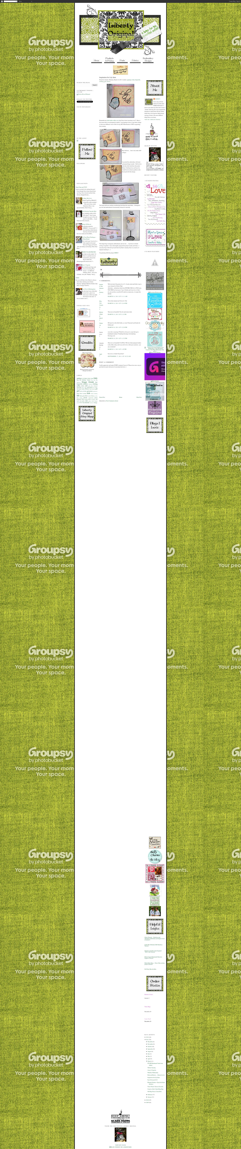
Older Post (139, 397)
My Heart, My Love (87, 198)
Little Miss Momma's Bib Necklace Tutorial (153, 945)
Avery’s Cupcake (86, 265)
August (150, 1051)
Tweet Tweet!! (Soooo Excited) (155, 1086)
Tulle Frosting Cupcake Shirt (89, 211)
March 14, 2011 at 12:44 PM (117, 303)
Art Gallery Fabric (86, 378)
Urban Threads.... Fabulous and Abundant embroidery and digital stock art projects (155, 938)
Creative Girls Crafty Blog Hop (155, 1089)
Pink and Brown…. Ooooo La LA (156, 1075)
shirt (86, 401)
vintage (95, 402)
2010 (147, 1100)
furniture (93, 389)
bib (80, 380)
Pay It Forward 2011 (153, 1080)
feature (83, 389)
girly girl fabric (83, 391)
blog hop (93, 380)
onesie (85, 397)
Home (120, 397)
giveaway (90, 391)
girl (78, 391)
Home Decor (80, 393)
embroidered (89, 387)
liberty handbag (94, 393)
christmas (90, 384)
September (150, 1049)
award (92, 378)
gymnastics (95, 391)
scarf (78, 401)
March (149, 1061)
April (100, 354)
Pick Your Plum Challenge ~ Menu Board (89, 238)
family (80, 389)
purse (89, 399)
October (150, 1046)
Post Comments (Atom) (112, 401)
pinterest (79, 399)
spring (89, 401)
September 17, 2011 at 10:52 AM (119, 356)
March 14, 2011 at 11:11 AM (117, 296)
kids (88, 393)
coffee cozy (80, 386)
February (150, 1094)
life (78, 395)
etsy (94, 387)
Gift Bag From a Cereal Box (155, 1091)
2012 (147, 1037)
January (150, 1097)
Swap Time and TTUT (81, 187)
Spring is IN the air (86, 224)
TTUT (80, 402)
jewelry (84, 393)
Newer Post (102, 397)
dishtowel (95, 386)
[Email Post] (100, 269)
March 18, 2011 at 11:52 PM (117, 338)
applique (79, 378)
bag (78, 380)
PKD (83, 399)
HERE (116, 253)
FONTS (77, 278)
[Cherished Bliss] (156, 224)
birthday (84, 380)
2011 (147, 1039)
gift (96, 389)
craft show (90, 386)
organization (90, 397)
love (86, 396)
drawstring (79, 387)
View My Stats (120, 1145)
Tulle (83, 402)
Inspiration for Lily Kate (107, 77)
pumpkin (86, 399)
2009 (147, 1102)
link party (82, 396)
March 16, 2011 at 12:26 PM (117, 327)
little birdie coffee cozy (113, 120)
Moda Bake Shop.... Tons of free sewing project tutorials (155, 963)
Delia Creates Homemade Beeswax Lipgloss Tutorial (153, 957)
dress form (84, 387)
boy (96, 382)
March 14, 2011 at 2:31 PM (117, 314)
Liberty (157, 99)
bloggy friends (88, 382)
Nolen (92, 396)
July (149, 1054)
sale (96, 399)
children (85, 384)
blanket (88, 380)
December (150, 1041)
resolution (93, 399)
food (90, 389)
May (149, 1056)
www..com (83, 308)
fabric (96, 387)
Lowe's (89, 396)
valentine (91, 402)
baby (95, 378)
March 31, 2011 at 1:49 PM (117, 349)
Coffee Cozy (85, 314)
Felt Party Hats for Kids (150, 969)
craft (86, 386)
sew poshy (82, 401)
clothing (95, 384)
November (150, 1044)
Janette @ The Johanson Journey (101, 288)
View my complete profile (152, 119)
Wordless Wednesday (153, 1072)
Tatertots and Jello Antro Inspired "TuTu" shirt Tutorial (153, 951)
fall (77, 389)
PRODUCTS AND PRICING (89, 252)
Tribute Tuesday (152, 1068)
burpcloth (79, 384)
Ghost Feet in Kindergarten (88, 289)
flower (87, 389)
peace (96, 397)
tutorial (87, 402)
